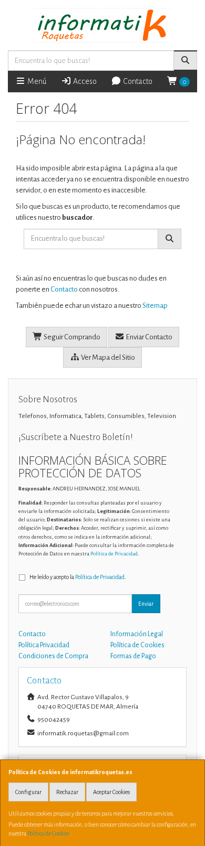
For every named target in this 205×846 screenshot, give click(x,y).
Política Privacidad (43, 645)
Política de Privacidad (114, 553)
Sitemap (155, 305)
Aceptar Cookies (111, 792)
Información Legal (136, 634)
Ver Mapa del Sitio (107, 357)
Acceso (84, 81)
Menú (36, 81)
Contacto (136, 81)
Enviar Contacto (148, 337)
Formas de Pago (133, 656)
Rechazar (67, 792)
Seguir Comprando (71, 337)
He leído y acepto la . (77, 577)
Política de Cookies (48, 833)
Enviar (145, 604)
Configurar (28, 792)
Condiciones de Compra (53, 656)
